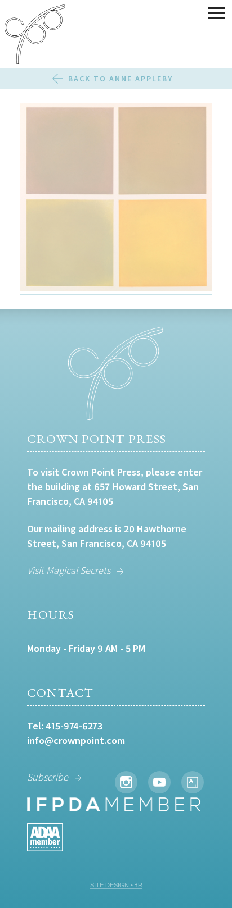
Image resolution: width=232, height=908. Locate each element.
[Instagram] (126, 782)
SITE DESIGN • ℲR (116, 885)
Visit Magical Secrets (68, 570)
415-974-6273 (74, 725)
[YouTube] (159, 782)
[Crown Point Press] (35, 35)
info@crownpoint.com (76, 740)
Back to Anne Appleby (120, 79)
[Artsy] (192, 782)
